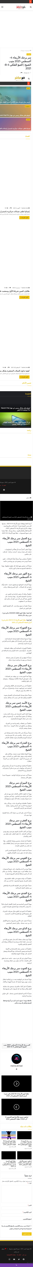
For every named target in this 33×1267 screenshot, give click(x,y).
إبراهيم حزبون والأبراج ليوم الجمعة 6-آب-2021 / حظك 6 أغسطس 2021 (25, 1162)
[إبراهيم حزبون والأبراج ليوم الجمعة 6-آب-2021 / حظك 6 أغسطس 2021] (24, 1155)
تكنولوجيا (27, 106)
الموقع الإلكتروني (27, 1219)
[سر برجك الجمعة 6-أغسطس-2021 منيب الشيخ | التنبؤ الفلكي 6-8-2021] (24, 1135)
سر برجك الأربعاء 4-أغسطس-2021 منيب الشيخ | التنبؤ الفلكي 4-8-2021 (16, 1046)
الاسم (30, 1205)
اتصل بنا (4, 485)
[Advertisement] (16, 28)
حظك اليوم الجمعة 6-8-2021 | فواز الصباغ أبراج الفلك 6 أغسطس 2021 (9, 1142)
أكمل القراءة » (24, 217)
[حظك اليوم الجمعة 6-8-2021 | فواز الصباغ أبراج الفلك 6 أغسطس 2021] (8, 1135)
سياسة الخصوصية (11, 1254)
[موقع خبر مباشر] (21, 7)
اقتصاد (28, 119)
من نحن (24, 1254)
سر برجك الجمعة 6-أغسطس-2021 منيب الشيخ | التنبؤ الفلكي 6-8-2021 (25, 1143)
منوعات (22, 50)
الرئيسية (27, 50)
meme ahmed (16, 1066)
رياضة (28, 88)
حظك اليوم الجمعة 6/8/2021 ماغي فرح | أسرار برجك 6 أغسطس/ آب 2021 (9, 1163)
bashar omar (25, 208)
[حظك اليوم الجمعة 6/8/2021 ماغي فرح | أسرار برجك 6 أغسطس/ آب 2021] (8, 1155)
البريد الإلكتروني (27, 1212)
